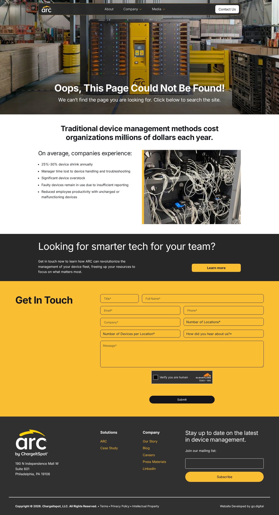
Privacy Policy (120, 506)
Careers (149, 455)
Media (156, 9)
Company (130, 9)
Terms (104, 506)
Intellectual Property (145, 506)
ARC (103, 441)
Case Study (109, 448)
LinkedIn (149, 469)
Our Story (150, 441)
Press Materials (154, 462)
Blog (146, 448)
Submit (182, 399)
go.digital (257, 506)
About (109, 9)
